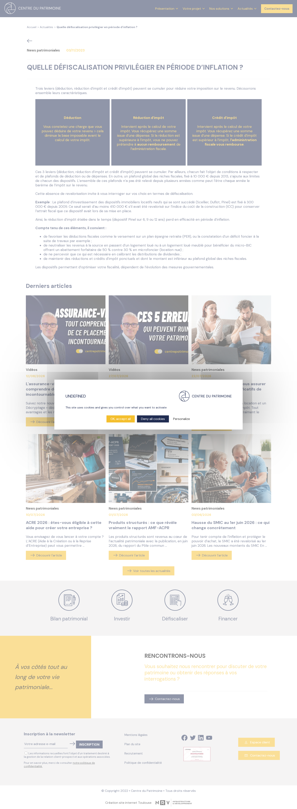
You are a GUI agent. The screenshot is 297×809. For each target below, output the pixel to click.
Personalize (181, 419)
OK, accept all (121, 419)
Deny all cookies (153, 419)
